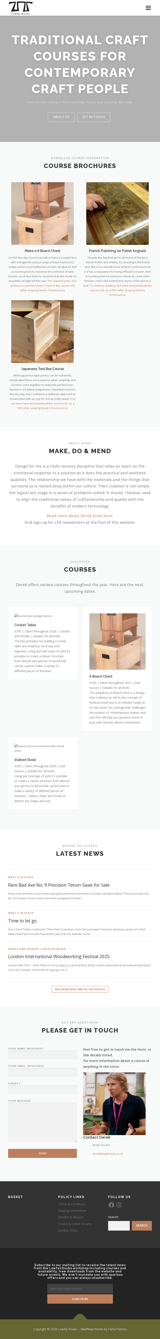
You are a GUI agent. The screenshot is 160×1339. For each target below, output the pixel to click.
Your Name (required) (26, 1048)
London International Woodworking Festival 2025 (59, 956)
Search (113, 1217)
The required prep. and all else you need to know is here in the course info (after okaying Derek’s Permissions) (43, 285)
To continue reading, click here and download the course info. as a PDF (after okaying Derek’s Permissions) (121, 290)
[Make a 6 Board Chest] (42, 213)
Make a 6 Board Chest (42, 251)
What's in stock (20, 877)
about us (61, 117)
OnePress (87, 1329)
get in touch (93, 117)
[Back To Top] (80, 1319)
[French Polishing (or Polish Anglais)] (117, 213)
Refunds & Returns (71, 1217)
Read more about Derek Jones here (79, 515)
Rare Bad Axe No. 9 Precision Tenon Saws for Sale (58, 885)
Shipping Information (72, 1211)
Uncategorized (54, 948)
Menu (148, 8)
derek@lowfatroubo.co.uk (107, 1154)
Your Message (19, 1100)
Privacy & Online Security (75, 1224)
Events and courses (23, 948)
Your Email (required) (26, 1065)
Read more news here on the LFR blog (80, 989)
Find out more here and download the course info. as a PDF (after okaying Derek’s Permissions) (43, 403)
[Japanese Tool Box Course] (42, 331)
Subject (14, 1083)
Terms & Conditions (71, 1204)
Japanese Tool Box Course (42, 369)
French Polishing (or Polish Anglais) (117, 251)
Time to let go (22, 920)
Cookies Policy (68, 1230)
